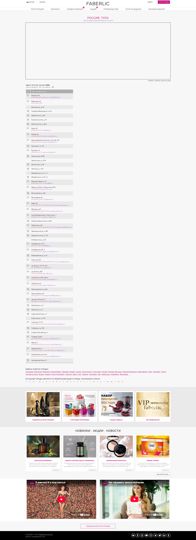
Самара (48, 374)
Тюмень (85, 374)
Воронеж (46, 372)
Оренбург (157, 372)
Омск (150, 372)
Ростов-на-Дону (32, 374)
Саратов (68, 374)
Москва (111, 372)
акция (93, 9)
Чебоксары (105, 374)
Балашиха (30, 372)
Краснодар (97, 372)
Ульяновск (93, 374)
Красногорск (87, 372)
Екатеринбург (55, 372)
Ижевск (72, 372)
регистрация (37, 9)
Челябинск (115, 374)
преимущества (110, 9)
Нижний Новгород (130, 372)
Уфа (99, 374)
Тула (79, 374)
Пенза (163, 372)
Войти (150, 2)
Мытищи (118, 372)
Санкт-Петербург (58, 374)
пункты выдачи (133, 9)
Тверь (74, 374)
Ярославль (124, 374)
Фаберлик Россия (46, 534)
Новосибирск (142, 372)
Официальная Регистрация (98, 526)
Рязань (41, 374)
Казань (78, 372)
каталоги (55, 9)
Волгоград (38, 372)
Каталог (42, 2)
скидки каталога (75, 9)
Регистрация (164, 2)
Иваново (65, 372)
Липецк (105, 372)
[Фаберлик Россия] (98, 5)
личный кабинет (156, 9)
